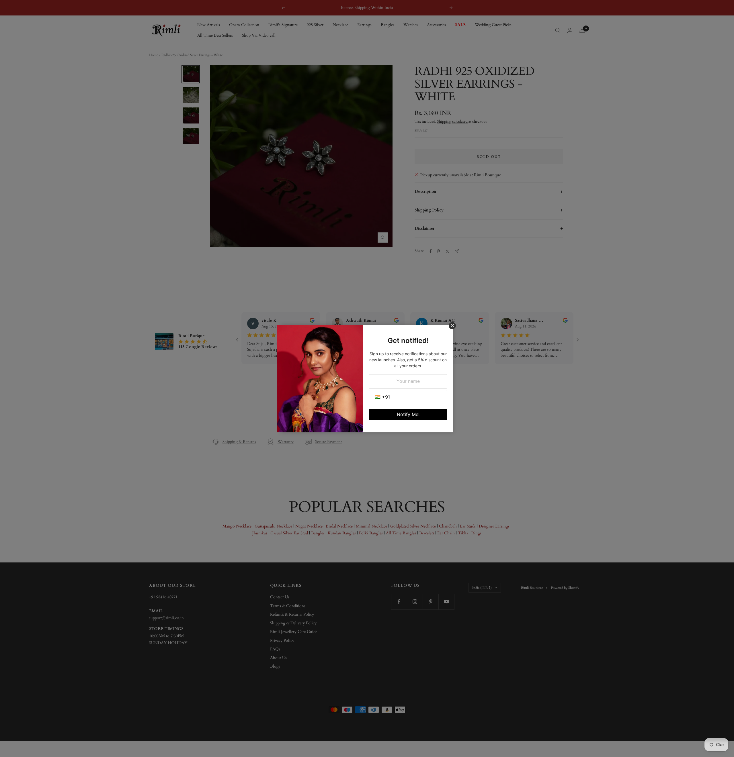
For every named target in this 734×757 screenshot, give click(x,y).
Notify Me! (408, 414)
